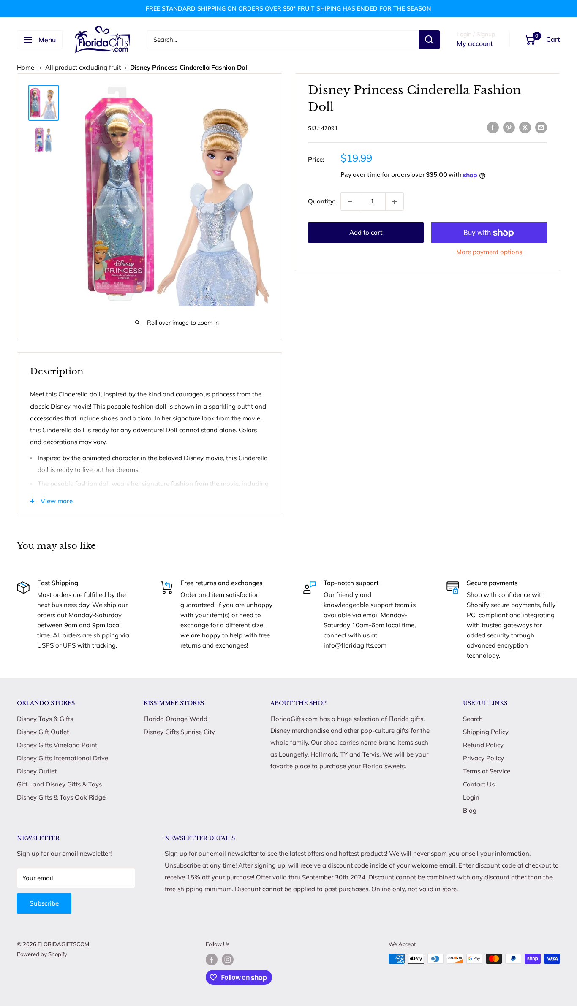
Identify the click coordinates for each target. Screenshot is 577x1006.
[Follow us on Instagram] (228, 959)
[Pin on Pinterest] (509, 127)
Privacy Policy (483, 758)
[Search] (429, 39)
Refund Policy (483, 745)
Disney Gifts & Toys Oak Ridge (61, 797)
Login (471, 797)
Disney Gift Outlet (43, 732)
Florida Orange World (175, 719)
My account (475, 43)
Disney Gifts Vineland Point (57, 745)
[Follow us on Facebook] (212, 959)
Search (473, 719)
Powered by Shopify (42, 954)
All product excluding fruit (83, 67)
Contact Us (479, 784)
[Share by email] (541, 127)
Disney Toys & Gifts (45, 719)
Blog (469, 810)
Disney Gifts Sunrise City (179, 732)
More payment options (489, 252)
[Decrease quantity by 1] (350, 202)
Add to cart (365, 233)
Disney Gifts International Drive (62, 758)
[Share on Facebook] (493, 127)
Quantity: (321, 201)
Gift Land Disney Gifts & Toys (59, 784)
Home (25, 67)
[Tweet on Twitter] (525, 127)
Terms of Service (486, 771)
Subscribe (44, 903)
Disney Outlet (37, 771)
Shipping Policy (486, 732)
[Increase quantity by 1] (394, 202)
